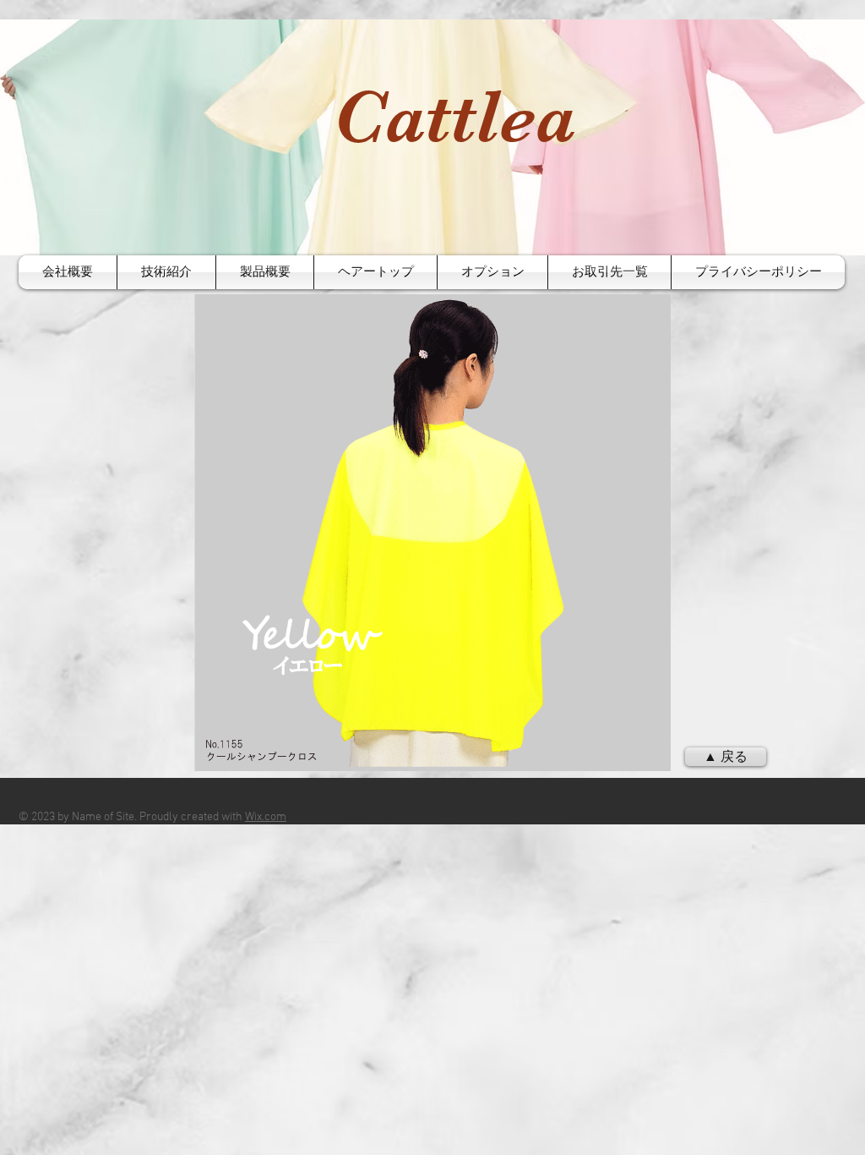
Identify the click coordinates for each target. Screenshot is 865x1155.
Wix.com (265, 817)
